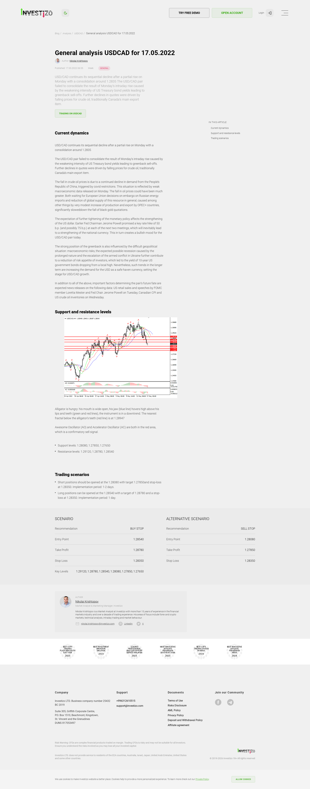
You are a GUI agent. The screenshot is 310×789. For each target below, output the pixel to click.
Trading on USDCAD (70, 113)
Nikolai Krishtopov (79, 61)
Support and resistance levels (225, 133)
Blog (57, 33)
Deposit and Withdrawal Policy (185, 720)
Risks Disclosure (177, 705)
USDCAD (78, 33)
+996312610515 (125, 700)
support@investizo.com (129, 705)
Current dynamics (220, 128)
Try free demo (189, 13)
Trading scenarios (220, 138)
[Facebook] (218, 702)
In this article (218, 122)
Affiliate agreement (178, 725)
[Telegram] (230, 702)
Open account (232, 13)
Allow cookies (243, 779)
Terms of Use (175, 700)
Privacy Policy (176, 715)
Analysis (67, 33)
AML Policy (174, 710)
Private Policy (202, 779)
